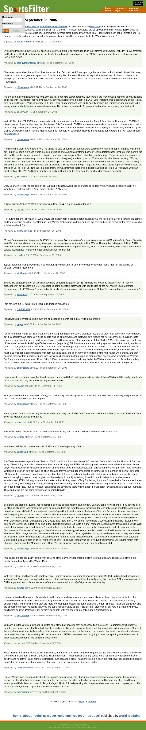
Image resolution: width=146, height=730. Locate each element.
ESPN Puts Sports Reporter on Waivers (46, 26)
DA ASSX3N (23, 309)
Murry (20, 230)
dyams (20, 386)
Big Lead (95, 26)
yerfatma (22, 294)
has (6, 134)
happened (13, 134)
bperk (20, 643)
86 (18, 111)
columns (133, 8)
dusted (20, 209)
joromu (20, 437)
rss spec (92, 715)
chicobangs (23, 87)
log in (81, 701)
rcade (20, 41)
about (108, 10)
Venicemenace (25, 667)
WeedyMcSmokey (26, 63)
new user (133, 10)
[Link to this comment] (5, 63)
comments (120, 8)
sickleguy (22, 273)
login (117, 10)
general (30, 41)
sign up (16, 31)
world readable (129, 715)
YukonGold (22, 452)
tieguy (20, 324)
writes (118, 29)
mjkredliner (23, 615)
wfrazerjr (21, 422)
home (108, 8)
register (92, 701)
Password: (7, 23)
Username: (7, 17)
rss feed (78, 715)
